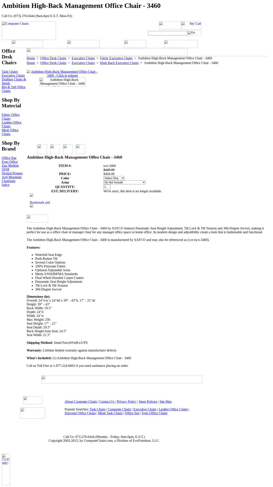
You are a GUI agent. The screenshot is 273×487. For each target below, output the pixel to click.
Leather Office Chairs (173, 409)
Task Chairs (10, 71)
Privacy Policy (126, 401)
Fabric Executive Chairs (116, 58)
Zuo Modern (10, 165)
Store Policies (148, 401)
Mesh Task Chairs (110, 413)
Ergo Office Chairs (154, 413)
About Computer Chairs (81, 401)
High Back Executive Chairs (119, 63)
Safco (5, 185)
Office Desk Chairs (53, 58)
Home (31, 58)
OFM (5, 169)
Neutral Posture (12, 173)
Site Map (166, 401)
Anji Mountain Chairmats (12, 179)
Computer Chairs (119, 409)
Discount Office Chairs (80, 413)
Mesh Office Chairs (10, 132)
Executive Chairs (83, 58)
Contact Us (107, 401)
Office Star (9, 158)
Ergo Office (10, 161)
